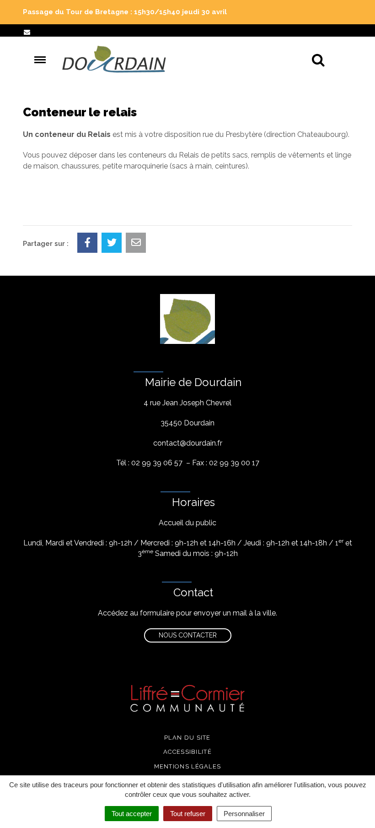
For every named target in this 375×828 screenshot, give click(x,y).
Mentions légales (187, 766)
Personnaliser (244, 813)
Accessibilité (187, 751)
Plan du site (187, 737)
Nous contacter (188, 635)
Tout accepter (132, 813)
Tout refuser (187, 813)
